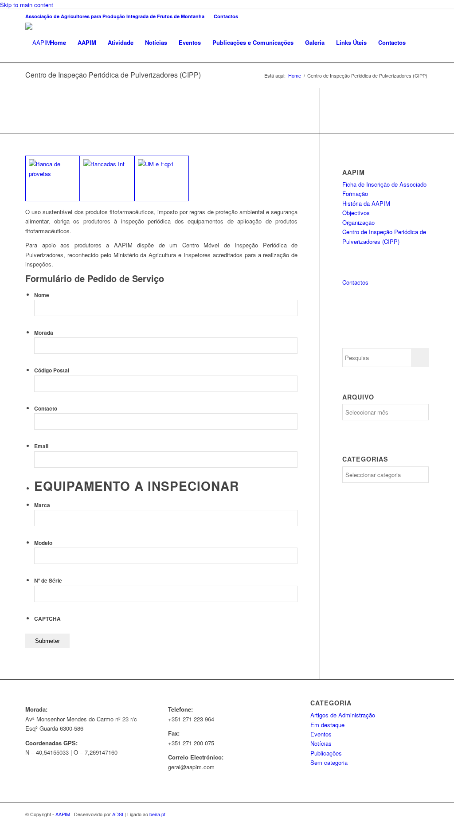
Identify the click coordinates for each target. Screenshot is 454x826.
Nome (41, 295)
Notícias (321, 743)
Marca (42, 505)
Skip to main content (26, 4)
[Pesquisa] (420, 43)
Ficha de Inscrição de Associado (384, 184)
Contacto (45, 408)
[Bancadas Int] (107, 178)
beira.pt (157, 814)
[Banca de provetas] (52, 178)
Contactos (226, 16)
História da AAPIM (366, 203)
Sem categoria (329, 762)
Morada (43, 333)
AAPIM (62, 814)
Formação (355, 193)
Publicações (326, 753)
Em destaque (327, 724)
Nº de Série (48, 580)
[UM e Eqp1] (161, 178)
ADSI (117, 814)
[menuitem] (117, 16)
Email (41, 446)
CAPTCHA (47, 618)
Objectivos (356, 212)
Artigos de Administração (342, 715)
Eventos (321, 734)
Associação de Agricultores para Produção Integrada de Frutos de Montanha (114, 16)
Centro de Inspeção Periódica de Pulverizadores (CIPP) (113, 75)
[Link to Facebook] (422, 16)
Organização (358, 222)
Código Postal (51, 370)
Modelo (43, 543)
